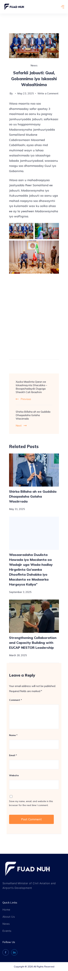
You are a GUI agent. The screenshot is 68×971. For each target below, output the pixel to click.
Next (19, 425)
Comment (15, 699)
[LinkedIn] (14, 952)
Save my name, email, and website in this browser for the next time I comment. (31, 803)
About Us (8, 916)
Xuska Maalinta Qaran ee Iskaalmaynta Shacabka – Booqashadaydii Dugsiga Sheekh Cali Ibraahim (31, 387)
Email (13, 755)
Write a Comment (48, 93)
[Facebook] (5, 952)
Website (14, 775)
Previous (26, 399)
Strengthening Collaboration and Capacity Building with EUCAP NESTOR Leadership (32, 643)
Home (6, 909)
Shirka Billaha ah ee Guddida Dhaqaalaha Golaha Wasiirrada (33, 415)
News (34, 65)
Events (6, 930)
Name (13, 735)
